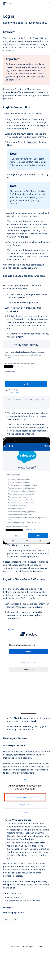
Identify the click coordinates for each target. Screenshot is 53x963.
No (15, 919)
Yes (6, 919)
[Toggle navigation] (48, 3)
